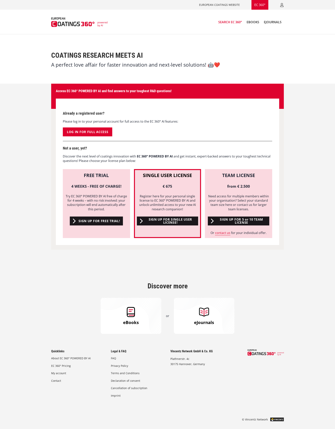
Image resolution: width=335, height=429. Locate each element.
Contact (56, 381)
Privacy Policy (119, 366)
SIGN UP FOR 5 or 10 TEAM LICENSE (241, 221)
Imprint (116, 395)
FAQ (113, 358)
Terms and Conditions (125, 373)
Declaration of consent (125, 381)
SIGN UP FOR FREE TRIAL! (99, 221)
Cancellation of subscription (129, 388)
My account (58, 373)
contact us (222, 233)
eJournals (204, 322)
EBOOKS (253, 22)
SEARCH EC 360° (230, 22)
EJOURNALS (272, 22)
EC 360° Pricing (61, 366)
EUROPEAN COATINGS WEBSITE (219, 5)
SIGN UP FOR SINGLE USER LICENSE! (170, 221)
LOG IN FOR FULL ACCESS (87, 132)
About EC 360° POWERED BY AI (71, 358)
